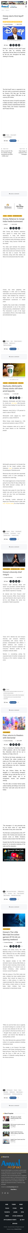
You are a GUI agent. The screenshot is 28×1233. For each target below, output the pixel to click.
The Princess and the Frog (17, 1094)
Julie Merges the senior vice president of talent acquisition (12, 698)
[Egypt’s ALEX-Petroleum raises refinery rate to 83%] (6, 1133)
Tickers (14, 1204)
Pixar (15, 893)
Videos (7, 1216)
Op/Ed (22, 1212)
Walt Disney (6, 343)
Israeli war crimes (15, 535)
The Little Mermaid (7, 1094)
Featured (10, 215)
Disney (7, 341)
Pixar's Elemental (20, 893)
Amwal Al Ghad (17, 1229)
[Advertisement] (14, 73)
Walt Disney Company (7, 345)
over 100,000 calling (8, 503)
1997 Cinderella (9, 1090)
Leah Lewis (10, 893)
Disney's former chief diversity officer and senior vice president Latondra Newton (13, 692)
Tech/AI (4, 215)
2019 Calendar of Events (10, 1219)
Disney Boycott (18, 531)
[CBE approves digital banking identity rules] (6, 1118)
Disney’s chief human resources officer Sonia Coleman (14, 695)
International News (18, 21)
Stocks (14, 1208)
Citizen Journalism (17, 1216)
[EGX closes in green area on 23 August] (6, 1126)
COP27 (22, 1219)
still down (14, 403)
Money (4, 21)
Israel (19, 533)
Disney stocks (6, 533)
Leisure (22, 569)
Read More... (14, 1189)
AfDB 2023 (14, 1223)
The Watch (7, 1212)
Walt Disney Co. (12, 343)
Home (6, 1204)
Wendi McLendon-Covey (16, 895)
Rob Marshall (12, 1092)
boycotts (8, 531)
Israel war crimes (7, 535)
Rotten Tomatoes (7, 895)
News (21, 1208)
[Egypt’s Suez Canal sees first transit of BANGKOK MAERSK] (6, 1141)
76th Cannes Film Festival (11, 891)
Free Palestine (13, 533)
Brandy (15, 1090)
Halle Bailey (6, 1092)
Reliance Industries (18, 341)
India (12, 341)
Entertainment (10, 21)
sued (10, 468)
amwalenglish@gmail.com (12, 1186)
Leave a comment (14, 193)
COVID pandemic (21, 891)
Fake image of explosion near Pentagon (23, 152)
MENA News (20, 383)
